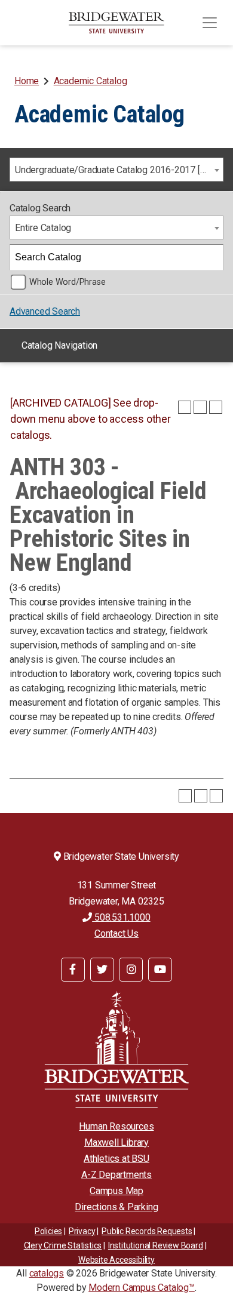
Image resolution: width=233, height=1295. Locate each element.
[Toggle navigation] (210, 23)
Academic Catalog (90, 81)
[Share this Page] (184, 407)
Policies (48, 1231)
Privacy (82, 1231)
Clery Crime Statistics (63, 1245)
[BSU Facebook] (73, 970)
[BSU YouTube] (160, 970)
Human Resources (116, 1126)
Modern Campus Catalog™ (141, 1287)
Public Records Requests (147, 1231)
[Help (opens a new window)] (215, 407)
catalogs (46, 1273)
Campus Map (116, 1190)
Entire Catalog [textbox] (43, 227)
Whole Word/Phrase (67, 282)
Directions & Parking (116, 1207)
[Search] (210, 257)
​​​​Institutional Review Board (155, 1245)
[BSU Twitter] (102, 970)
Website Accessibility (116, 1260)
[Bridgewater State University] (116, 1049)
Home (26, 81)
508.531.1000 (121, 917)
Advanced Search (45, 311)
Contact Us (116, 933)
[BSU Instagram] (131, 970)
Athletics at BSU (116, 1158)
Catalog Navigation (59, 345)
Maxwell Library (116, 1142)
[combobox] (116, 170)
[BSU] (116, 22)
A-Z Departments (116, 1174)
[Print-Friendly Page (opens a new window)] (200, 407)
